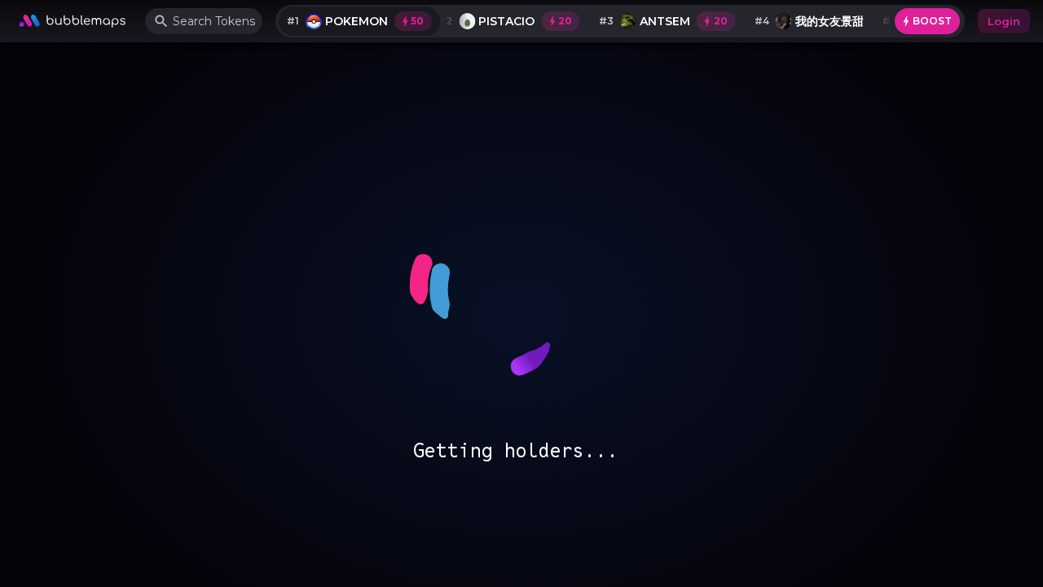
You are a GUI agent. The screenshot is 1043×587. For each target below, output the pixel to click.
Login (1004, 21)
